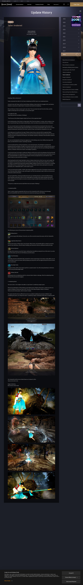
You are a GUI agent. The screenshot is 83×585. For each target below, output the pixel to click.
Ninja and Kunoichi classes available (70, 89)
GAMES (15, 1)
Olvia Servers (65, 62)
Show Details (7, 580)
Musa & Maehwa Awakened (68, 64)
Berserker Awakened (67, 79)
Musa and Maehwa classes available (70, 96)
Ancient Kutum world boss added (70, 84)
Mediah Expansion (66, 99)
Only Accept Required (71, 581)
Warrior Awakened (67, 87)
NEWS (22, 1)
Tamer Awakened (66, 74)
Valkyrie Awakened (67, 72)
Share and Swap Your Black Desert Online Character (70, 92)
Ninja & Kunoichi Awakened (69, 60)
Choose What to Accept (70, 577)
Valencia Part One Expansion (69, 94)
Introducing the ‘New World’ (69, 69)
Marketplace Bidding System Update (70, 67)
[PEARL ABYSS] (6, 1)
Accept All (71, 573)
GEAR (28, 1)
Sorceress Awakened (67, 82)
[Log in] (68, 4)
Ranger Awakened (66, 77)
